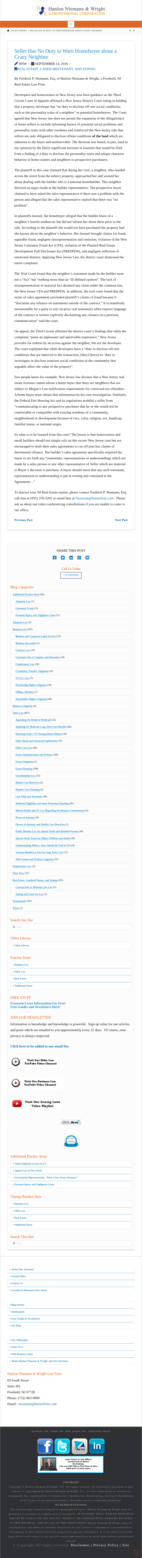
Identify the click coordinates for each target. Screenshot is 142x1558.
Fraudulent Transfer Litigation (32, 671)
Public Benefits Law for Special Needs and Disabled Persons (47, 831)
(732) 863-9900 (71, 575)
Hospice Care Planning (28, 789)
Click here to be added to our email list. (39, 1046)
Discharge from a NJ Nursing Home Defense (39, 734)
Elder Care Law (24, 747)
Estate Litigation (24, 761)
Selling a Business (25, 692)
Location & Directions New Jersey (29, 1290)
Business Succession (26, 643)
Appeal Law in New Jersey (28, 1170)
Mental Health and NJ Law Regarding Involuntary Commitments (50, 810)
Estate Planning (24, 768)
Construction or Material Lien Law (34, 887)
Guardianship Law (25, 775)
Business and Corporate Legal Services (36, 636)
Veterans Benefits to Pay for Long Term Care (39, 852)
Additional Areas (23, 985)
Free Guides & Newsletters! (25, 1318)
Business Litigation (22, 706)
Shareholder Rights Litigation (31, 699)
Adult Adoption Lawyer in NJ (30, 1163)
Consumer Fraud (25, 608)
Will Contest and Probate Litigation (35, 859)
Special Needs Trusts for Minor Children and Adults (43, 838)
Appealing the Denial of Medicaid (33, 720)
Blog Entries (17, 1305)
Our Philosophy (19, 1340)
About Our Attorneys (22, 1269)
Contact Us (17, 1283)
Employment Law (25, 664)
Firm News (18, 873)
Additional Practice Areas (26, 594)
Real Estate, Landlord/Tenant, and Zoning (56, 69)
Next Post (121, 520)
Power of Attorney (25, 817)
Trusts (16, 908)
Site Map (16, 1325)
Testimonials (19, 901)
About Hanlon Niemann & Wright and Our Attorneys (39, 1361)
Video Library (22, 945)
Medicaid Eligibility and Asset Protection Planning (42, 803)
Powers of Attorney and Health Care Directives (40, 824)
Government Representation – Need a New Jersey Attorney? (46, 1177)
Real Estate (20, 978)
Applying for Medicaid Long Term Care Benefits (41, 726)
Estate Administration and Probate (34, 754)
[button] (71, 24)
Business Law (19, 629)
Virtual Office (18, 1276)
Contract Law (23, 650)
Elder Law (18, 713)
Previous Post (23, 520)
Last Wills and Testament (29, 796)
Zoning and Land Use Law (29, 894)
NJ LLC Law (22, 678)
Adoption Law (23, 601)
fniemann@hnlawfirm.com (95, 498)
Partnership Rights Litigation (31, 685)
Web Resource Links (22, 1354)
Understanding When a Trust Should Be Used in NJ (43, 845)
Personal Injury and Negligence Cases (35, 615)
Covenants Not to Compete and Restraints (38, 657)
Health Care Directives (27, 782)
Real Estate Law (76, 1431)
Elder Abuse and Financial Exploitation (36, 741)
